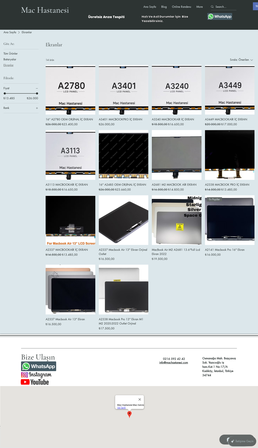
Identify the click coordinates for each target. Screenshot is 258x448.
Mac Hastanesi (45, 10)
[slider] (5, 93)
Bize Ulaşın (38, 357)
